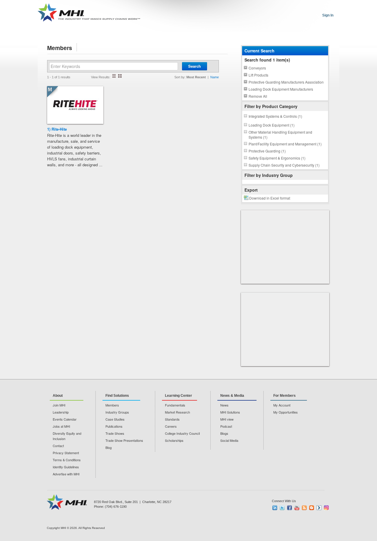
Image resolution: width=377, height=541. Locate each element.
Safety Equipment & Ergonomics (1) (277, 157)
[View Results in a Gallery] (120, 76)
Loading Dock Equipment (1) (272, 124)
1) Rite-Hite (57, 129)
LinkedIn (274, 507)
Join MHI (59, 405)
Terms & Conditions (67, 459)
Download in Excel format (269, 197)
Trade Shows (114, 433)
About (58, 396)
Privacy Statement (66, 452)
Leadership (61, 412)
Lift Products (258, 74)
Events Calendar (65, 419)
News (224, 405)
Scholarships (174, 440)
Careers (171, 426)
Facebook (289, 507)
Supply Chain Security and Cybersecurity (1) (284, 164)
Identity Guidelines (66, 466)
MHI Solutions (230, 412)
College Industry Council (182, 433)
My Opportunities (285, 412)
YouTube (297, 507)
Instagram (326, 507)
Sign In (327, 15)
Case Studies (115, 419)
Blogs (224, 433)
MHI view (227, 419)
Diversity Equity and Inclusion (67, 436)
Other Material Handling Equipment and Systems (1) (280, 135)
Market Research (177, 412)
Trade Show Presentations (124, 440)
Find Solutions (117, 396)
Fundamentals (175, 405)
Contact (58, 445)
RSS (304, 507)
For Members (284, 396)
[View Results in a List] (114, 76)
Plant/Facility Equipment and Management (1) (285, 143)
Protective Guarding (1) (267, 150)
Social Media (229, 440)
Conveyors (257, 67)
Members (112, 405)
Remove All (258, 96)
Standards (172, 419)
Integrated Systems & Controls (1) (275, 116)
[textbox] (113, 66)
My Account (281, 405)
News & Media (232, 396)
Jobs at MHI (61, 426)
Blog (108, 447)
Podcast (226, 426)
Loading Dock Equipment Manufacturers (281, 89)
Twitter (282, 507)
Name (214, 77)
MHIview (319, 507)
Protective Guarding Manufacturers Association (286, 81)
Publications (114, 426)
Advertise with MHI (66, 474)
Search (194, 66)
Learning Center (178, 396)
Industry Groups (117, 412)
